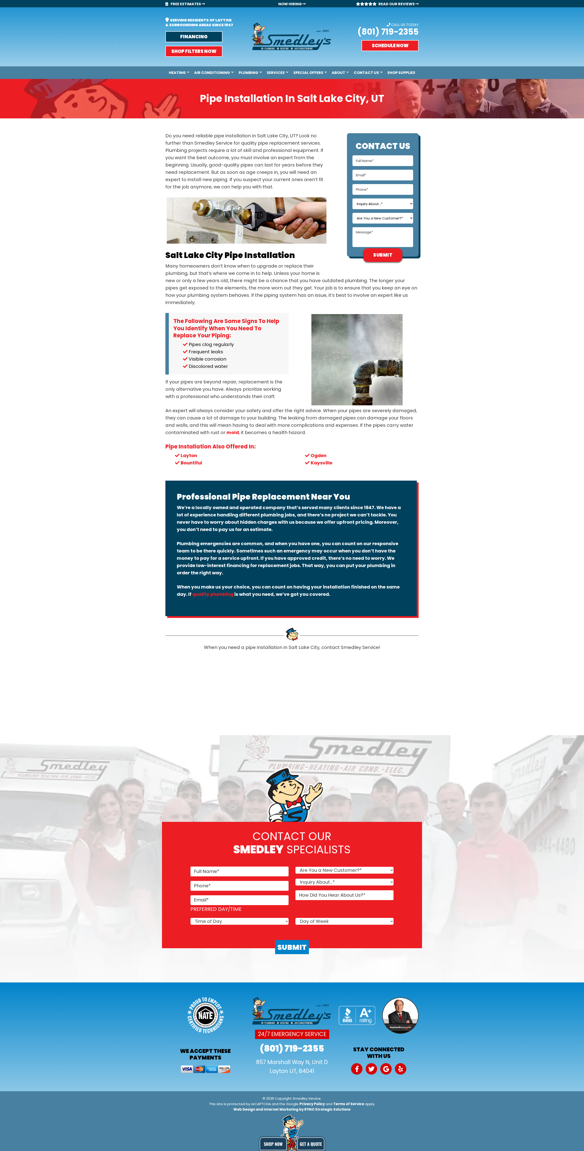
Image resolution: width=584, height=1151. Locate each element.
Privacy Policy (312, 1104)
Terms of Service (348, 1104)
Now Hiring (290, 4)
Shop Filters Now (193, 51)
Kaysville (321, 463)
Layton (189, 455)
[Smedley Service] (292, 37)
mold (233, 432)
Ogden (318, 455)
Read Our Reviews (396, 4)
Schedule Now (390, 45)
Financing (194, 37)
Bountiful (191, 463)
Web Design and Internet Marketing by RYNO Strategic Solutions (292, 1109)
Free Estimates (186, 4)
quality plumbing (212, 594)
